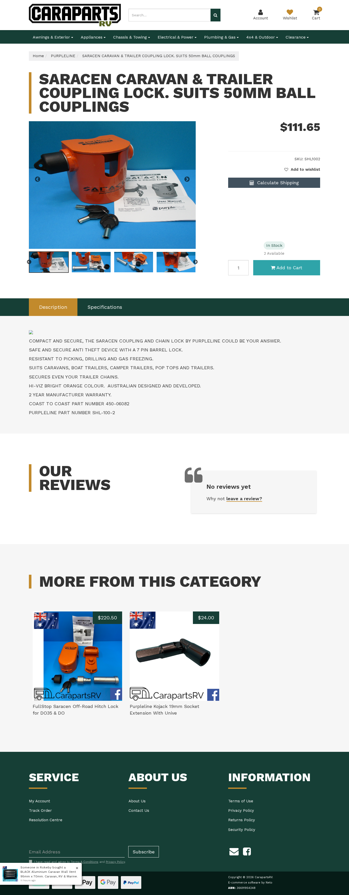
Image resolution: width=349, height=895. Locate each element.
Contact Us (139, 810)
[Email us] (234, 850)
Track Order (40, 810)
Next (187, 179)
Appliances (92, 37)
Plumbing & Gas (220, 37)
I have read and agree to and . (80, 862)
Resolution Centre (45, 820)
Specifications (105, 307)
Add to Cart (289, 267)
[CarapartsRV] (75, 15)
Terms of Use (240, 801)
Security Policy (241, 829)
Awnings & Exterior (52, 37)
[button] (302, 169)
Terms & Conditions (84, 862)
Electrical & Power (176, 37)
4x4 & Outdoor (261, 37)
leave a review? (244, 498)
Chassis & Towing (130, 37)
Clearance (296, 37)
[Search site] (215, 15)
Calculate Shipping (277, 182)
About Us (137, 801)
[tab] (53, 307)
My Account (39, 801)
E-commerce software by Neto (250, 882)
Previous (37, 179)
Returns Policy (241, 820)
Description (53, 307)
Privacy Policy (241, 810)
